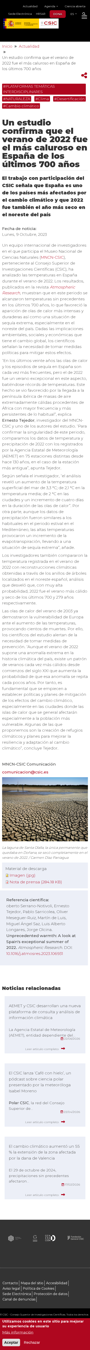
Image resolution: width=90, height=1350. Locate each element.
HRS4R (40, 13)
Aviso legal (11, 1288)
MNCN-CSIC (52, 257)
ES (73, 14)
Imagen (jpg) (22, 875)
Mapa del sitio (32, 1283)
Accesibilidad (56, 1283)
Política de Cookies (38, 1288)
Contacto (10, 1283)
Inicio (7, 46)
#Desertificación (69, 99)
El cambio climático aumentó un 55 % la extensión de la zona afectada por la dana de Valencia (44, 1152)
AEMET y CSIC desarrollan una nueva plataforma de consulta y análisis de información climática (45, 1011)
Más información (17, 1332)
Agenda (50, 6)
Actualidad (30, 6)
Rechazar (32, 1342)
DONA (57, 14)
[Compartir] (84, 75)
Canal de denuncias (19, 1299)
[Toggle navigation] (84, 18)
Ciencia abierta (75, 6)
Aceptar (11, 1342)
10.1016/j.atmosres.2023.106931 (34, 953)
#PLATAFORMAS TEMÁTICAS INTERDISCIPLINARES (29, 89)
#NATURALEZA (16, 99)
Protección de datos (50, 1294)
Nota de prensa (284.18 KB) (36, 882)
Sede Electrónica (20, 13)
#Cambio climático (21, 106)
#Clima (42, 99)
